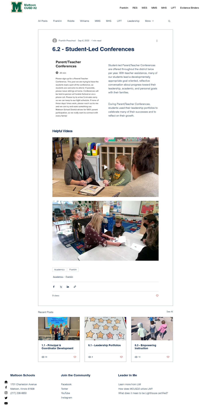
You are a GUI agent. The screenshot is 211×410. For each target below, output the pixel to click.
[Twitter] (6, 398)
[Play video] (105, 167)
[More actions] (157, 40)
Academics (59, 269)
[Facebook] (6, 387)
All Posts (43, 20)
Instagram (66, 397)
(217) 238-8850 (18, 393)
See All (170, 311)
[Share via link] (74, 286)
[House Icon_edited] (6, 382)
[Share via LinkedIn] (67, 286)
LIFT (119, 20)
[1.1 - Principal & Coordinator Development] (59, 328)
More (148, 20)
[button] (124, 8)
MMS (97, 20)
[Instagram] (6, 393)
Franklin (57, 20)
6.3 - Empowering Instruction (145, 347)
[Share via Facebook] (53, 286)
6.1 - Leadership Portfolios (104, 345)
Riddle (70, 20)
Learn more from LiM (129, 384)
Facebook (66, 384)
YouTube (65, 393)
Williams (84, 20)
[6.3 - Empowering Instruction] (152, 328)
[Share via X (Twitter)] (60, 286)
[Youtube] (6, 403)
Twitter (64, 388)
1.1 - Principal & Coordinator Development (57, 347)
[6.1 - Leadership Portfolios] (105, 328)
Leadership (133, 20)
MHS (108, 20)
